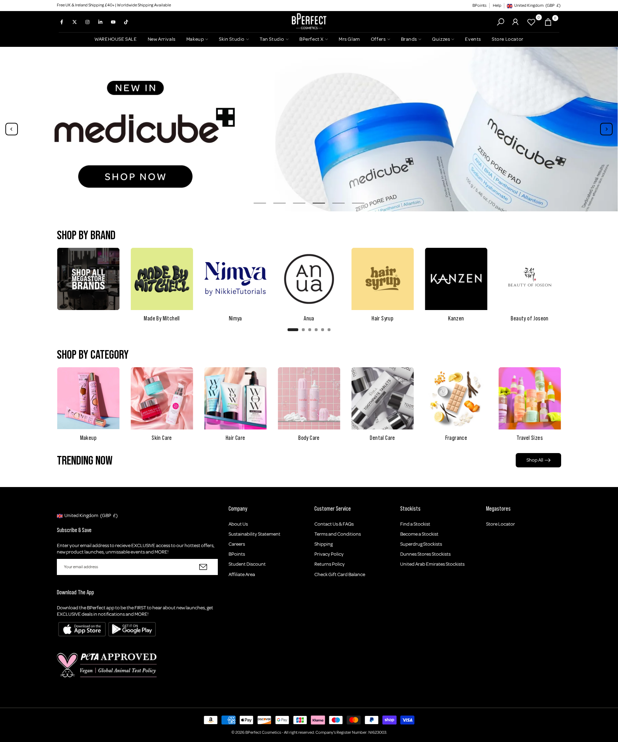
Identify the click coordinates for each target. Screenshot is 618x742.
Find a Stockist (415, 524)
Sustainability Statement (254, 534)
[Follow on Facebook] (61, 22)
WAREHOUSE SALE (115, 39)
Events (473, 39)
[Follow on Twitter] (74, 22)
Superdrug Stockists (421, 544)
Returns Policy (329, 564)
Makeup (195, 39)
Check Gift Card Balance (339, 574)
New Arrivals (162, 39)
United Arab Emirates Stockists (432, 564)
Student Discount (247, 564)
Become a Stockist (419, 534)
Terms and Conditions (337, 534)
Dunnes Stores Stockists (425, 554)
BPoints (479, 5)
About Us (238, 524)
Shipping (323, 544)
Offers (378, 39)
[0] (531, 22)
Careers (237, 544)
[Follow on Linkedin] (100, 22)
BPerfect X (311, 39)
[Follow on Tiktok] (126, 22)
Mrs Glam (349, 39)
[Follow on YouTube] (113, 22)
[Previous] (11, 129)
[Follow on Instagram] (87, 22)
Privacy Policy (329, 554)
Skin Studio (232, 39)
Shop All (534, 460)
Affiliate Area (242, 574)
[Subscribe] (203, 567)
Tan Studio (272, 39)
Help (497, 5)
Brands (409, 39)
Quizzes (441, 39)
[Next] (606, 129)
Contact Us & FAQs (334, 524)
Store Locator (508, 39)
